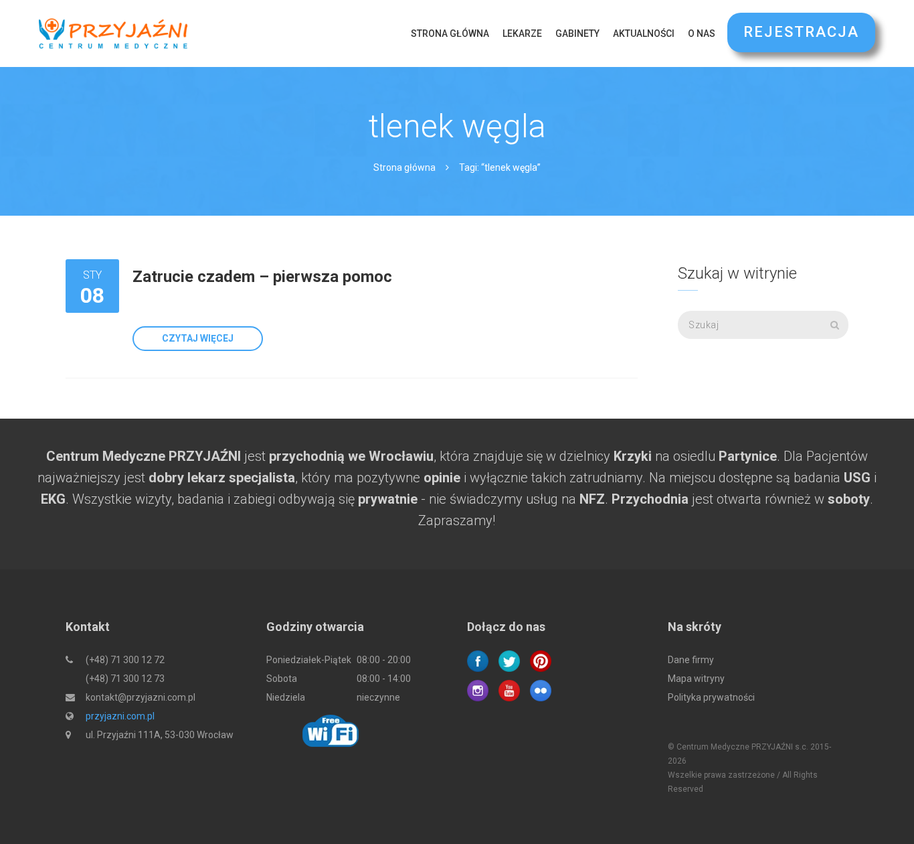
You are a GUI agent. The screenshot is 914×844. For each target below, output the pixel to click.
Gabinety (577, 33)
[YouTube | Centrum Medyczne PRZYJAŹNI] (509, 690)
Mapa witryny (696, 678)
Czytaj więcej (198, 338)
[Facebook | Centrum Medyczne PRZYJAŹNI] (477, 660)
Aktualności (643, 33)
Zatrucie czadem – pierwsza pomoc (262, 276)
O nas (701, 33)
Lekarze (522, 33)
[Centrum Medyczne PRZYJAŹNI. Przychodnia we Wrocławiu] (113, 33)
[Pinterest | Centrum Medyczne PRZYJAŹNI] (540, 660)
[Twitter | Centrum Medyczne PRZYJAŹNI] (509, 660)
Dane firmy (691, 659)
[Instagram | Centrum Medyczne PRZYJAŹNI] (477, 690)
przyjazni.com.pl (120, 716)
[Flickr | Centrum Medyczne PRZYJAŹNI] (540, 690)
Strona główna (450, 33)
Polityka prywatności (711, 697)
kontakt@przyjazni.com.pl (140, 697)
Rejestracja (801, 31)
